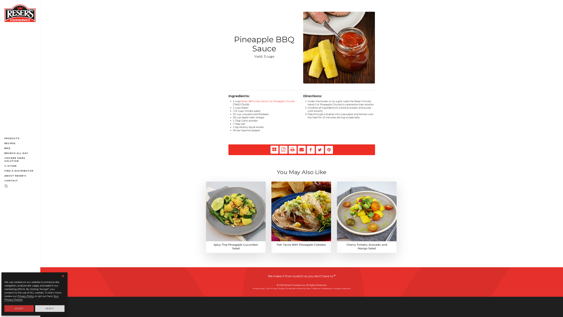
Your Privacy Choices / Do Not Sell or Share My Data (288, 288)
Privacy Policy (26, 296)
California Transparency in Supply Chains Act (331, 288)
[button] (63, 276)
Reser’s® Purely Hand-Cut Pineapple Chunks (268, 101)
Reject (50, 308)
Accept (19, 308)
